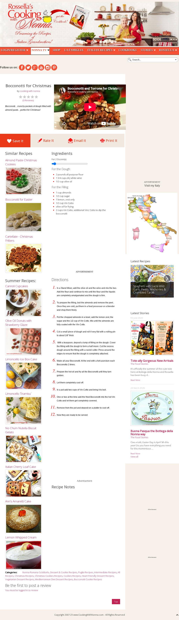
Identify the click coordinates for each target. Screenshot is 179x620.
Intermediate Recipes (105, 572)
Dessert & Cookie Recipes (63, 572)
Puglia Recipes (85, 572)
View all (134, 456)
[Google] (35, 67)
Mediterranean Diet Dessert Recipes (54, 579)
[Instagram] (48, 67)
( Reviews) (28, 100)
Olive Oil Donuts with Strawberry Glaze (18, 323)
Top (116, 601)
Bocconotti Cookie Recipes (88, 579)
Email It (80, 139)
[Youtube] (41, 67)
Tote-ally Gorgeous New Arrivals (152, 361)
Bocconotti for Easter (19, 199)
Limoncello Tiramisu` (18, 394)
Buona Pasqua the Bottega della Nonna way (152, 432)
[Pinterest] (54, 67)
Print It (111, 139)
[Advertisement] (84, 244)
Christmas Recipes (24, 575)
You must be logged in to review (21, 590)
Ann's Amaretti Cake (18, 501)
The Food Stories (139, 363)
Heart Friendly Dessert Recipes (98, 575)
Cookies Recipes (72, 575)
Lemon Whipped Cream (21, 537)
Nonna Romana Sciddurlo (35, 572)
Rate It (48, 139)
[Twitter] (28, 67)
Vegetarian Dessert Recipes (19, 579)
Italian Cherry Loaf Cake (20, 467)
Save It (18, 141)
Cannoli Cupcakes (16, 286)
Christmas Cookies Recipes (49, 575)
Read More (135, 380)
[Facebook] (22, 67)
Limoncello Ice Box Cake (21, 359)
